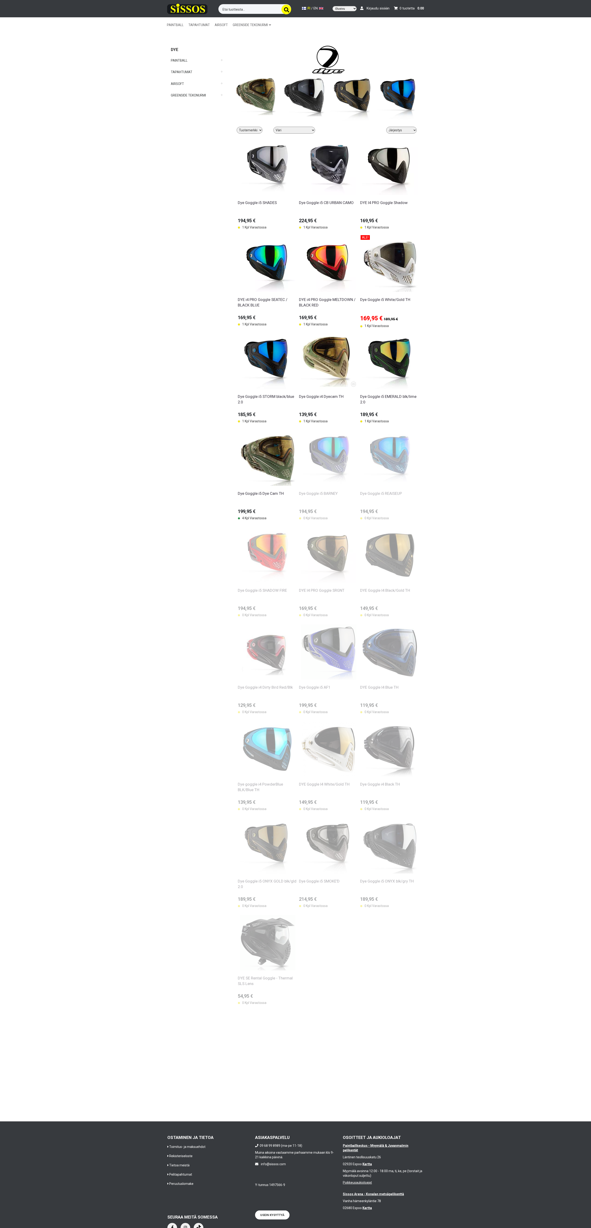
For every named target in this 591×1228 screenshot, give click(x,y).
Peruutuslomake (181, 1184)
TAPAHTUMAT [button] (199, 25)
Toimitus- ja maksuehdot (187, 1147)
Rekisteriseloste (181, 1156)
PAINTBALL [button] (175, 25)
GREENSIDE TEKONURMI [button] (250, 25)
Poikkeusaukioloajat (357, 1182)
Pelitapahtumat (180, 1174)
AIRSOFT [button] (221, 25)
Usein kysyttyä (272, 1215)
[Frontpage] (187, 8)
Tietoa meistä (179, 1165)
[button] (197, 58)
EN (316, 8)
